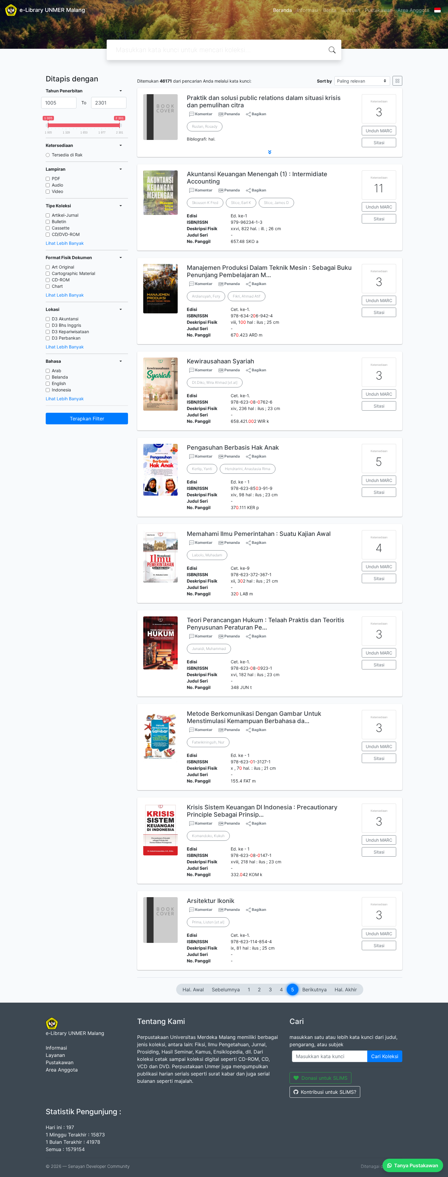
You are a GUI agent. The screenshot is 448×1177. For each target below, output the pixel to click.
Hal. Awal (193, 989)
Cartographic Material (73, 273)
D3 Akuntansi (65, 318)
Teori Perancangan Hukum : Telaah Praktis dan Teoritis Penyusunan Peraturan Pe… (265, 623)
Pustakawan (379, 10)
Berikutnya (314, 989)
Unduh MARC (379, 130)
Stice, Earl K (241, 202)
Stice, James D (276, 202)
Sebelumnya (226, 989)
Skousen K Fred (205, 202)
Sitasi (379, 142)
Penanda (232, 114)
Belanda (60, 377)
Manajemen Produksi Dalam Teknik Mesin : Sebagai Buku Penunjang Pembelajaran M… (269, 271)
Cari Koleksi (384, 1056)
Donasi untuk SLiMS (324, 1078)
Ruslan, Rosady (204, 126)
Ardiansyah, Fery (206, 296)
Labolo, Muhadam (207, 555)
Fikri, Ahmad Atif (246, 296)
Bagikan (258, 114)
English (59, 383)
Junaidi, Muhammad (209, 648)
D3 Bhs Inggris (66, 325)
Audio (57, 184)
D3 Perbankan (66, 338)
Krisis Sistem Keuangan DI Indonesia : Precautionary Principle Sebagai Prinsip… (262, 811)
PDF (56, 178)
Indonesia (61, 389)
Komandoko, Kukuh (208, 835)
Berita (329, 10)
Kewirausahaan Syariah (220, 361)
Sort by (324, 81)
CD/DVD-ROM (66, 234)
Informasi (307, 10)
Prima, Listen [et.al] (208, 922)
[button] (269, 152)
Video (57, 191)
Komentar (203, 114)
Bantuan (350, 10)
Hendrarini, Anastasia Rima (247, 468)
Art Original (63, 266)
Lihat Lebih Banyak (65, 243)
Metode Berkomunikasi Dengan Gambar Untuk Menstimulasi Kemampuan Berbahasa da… (254, 717)
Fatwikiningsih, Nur (208, 742)
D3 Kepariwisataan (70, 331)
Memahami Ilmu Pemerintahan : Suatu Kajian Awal (259, 533)
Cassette (60, 227)
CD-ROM (60, 279)
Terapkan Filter (87, 419)
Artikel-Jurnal (65, 215)
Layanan (55, 1055)
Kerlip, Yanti (202, 468)
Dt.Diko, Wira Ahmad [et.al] (214, 382)
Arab (56, 370)
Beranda (282, 10)
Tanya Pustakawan (416, 1165)
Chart (57, 286)
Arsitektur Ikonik (210, 900)
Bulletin (59, 221)
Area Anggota (413, 10)
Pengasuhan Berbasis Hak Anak (233, 447)
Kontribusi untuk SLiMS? (328, 1092)
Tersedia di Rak (67, 154)
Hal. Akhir (346, 989)
